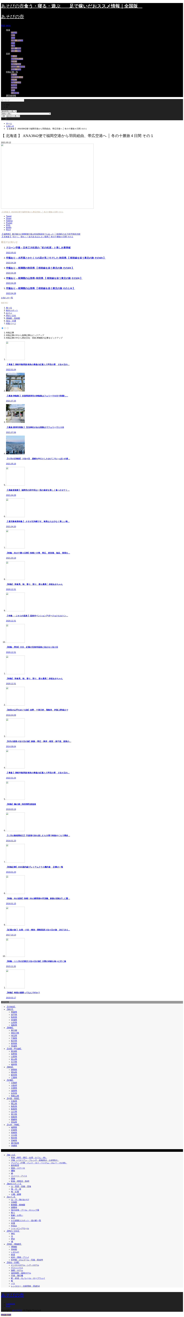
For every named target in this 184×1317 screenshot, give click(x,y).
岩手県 (14, 1015)
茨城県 (14, 1046)
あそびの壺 (12, 16)
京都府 (14, 1083)
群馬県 (14, 1043)
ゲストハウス (17, 1268)
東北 (13, 35)
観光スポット (17, 59)
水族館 (14, 1202)
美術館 (14, 88)
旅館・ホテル (17, 1270)
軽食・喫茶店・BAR (20, 1181)
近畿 (13, 46)
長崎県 (14, 1133)
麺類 (13, 1171)
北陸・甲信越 (17, 40)
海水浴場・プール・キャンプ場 (25, 1210)
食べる (14, 56)
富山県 (14, 1059)
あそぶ (14, 61)
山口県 (14, 1112)
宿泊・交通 (16, 69)
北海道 (14, 33)
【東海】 (10, 1067)
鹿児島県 (15, 1143)
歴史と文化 (16, 64)
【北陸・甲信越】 (14, 1049)
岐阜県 (14, 1075)
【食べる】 (11, 1155)
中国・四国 (16, 48)
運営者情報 (11, 96)
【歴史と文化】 (13, 1231)
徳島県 (14, 1117)
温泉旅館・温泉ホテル (21, 1273)
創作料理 (15, 1165)
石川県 (14, 1062)
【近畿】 (10, 1080)
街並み (14, 1226)
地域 (8, 30)
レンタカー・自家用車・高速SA (25, 1286)
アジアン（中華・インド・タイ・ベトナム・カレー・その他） (39, 1163)
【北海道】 (11, 1007)
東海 (13, 43)
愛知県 (14, 1072)
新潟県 (14, 1051)
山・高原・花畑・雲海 (21, 1186)
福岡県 (14, 1127)
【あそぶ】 (11, 1197)
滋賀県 (14, 1091)
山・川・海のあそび (20, 1199)
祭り (13, 1213)
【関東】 (10, 1028)
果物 (13, 1179)
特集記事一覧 (12, 72)
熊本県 (14, 1138)
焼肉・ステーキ (18, 1168)
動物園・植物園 (18, 1205)
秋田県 (14, 1017)
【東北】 (10, 1009)
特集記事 (10, 333)
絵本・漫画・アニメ (20, 1257)
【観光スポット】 (14, 1184)
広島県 (14, 1101)
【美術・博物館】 (14, 1244)
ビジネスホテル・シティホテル (25, 1265)
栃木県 (14, 1041)
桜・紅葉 (15, 1192)
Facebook (10, 1304)
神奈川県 (15, 1033)
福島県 (14, 1025)
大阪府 (14, 1085)
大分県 (14, 1135)
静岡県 (14, 1070)
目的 (8, 54)
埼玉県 (14, 1036)
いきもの (15, 1252)
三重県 (14, 1077)
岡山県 (14, 1104)
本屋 (13, 1223)
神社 (13, 1234)
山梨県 (14, 1056)
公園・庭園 (16, 1194)
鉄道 (13, 1255)
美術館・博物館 (18, 67)
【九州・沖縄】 (13, 1125)
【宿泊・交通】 (13, 1262)
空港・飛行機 (17, 1276)
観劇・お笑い (17, 1215)
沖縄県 (14, 1146)
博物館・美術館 (13, 318)
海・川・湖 (16, 1189)
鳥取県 (14, 1106)
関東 (13, 38)
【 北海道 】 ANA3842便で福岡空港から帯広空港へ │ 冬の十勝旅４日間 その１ (32, 212)
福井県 (14, 1064)
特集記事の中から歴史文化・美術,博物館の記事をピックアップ (34, 338)
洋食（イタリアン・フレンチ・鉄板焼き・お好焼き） (35, 1160)
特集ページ (11, 323)
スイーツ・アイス (19, 1176)
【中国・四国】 (13, 1098)
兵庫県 (14, 1088)
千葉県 (14, 1038)
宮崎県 (14, 1140)
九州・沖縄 (16, 51)
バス (13, 1283)
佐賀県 (14, 1130)
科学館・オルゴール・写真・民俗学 (27, 1260)
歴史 (13, 1239)
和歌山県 (15, 1096)
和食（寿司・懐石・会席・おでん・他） (29, 1158)
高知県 (14, 1122)
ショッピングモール (20, 1228)
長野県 (14, 1054)
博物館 (14, 85)
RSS (8, 1306)
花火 (13, 1218)
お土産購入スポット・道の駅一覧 (26, 1220)
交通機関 (15, 93)
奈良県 (14, 1093)
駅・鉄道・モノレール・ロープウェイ (28, 1278)
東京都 (14, 1030)
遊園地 (14, 1207)
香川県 (14, 1114)
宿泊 (13, 90)
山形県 (14, 1022)
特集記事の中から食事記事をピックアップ (25, 335)
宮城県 (14, 1020)
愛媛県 (14, 1119)
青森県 (14, 1012)
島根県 (14, 1109)
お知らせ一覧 (7, 298)
